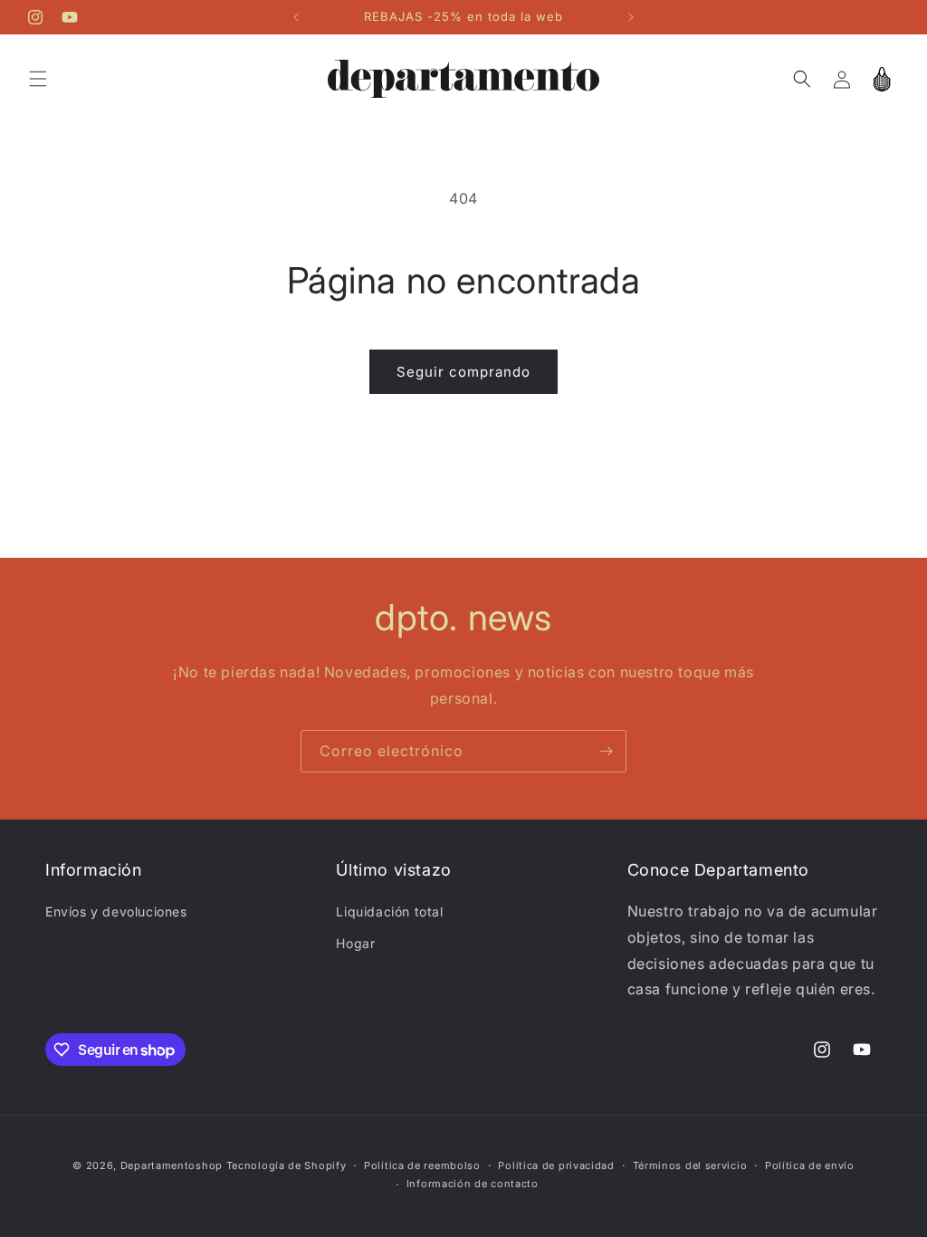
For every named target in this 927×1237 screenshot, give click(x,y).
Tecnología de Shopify (286, 1165)
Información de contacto (472, 1183)
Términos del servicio (690, 1165)
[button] (38, 79)
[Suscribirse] (606, 751)
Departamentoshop (171, 1165)
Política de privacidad (556, 1165)
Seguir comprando (463, 371)
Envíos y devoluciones (116, 911)
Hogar (355, 943)
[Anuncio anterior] (296, 17)
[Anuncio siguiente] (631, 17)
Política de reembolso (422, 1165)
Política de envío (810, 1165)
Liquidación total (389, 911)
